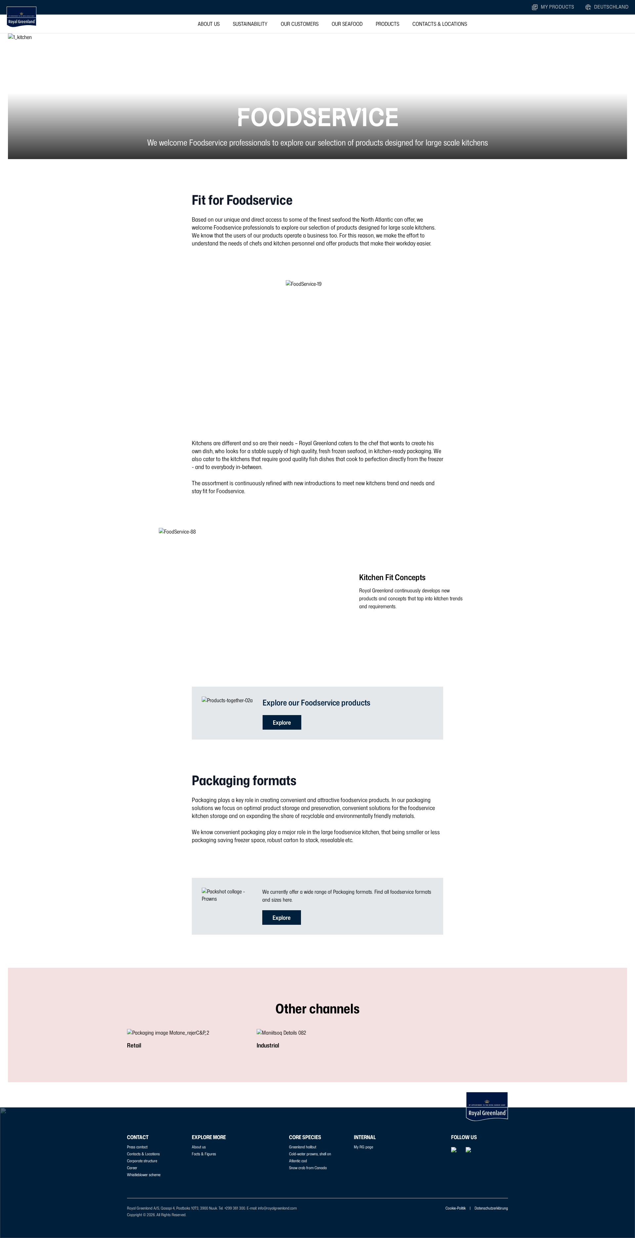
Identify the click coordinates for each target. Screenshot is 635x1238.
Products (387, 23)
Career (132, 1168)
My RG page (363, 1147)
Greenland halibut (302, 1147)
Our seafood (347, 23)
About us (209, 23)
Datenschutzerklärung (491, 1208)
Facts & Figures (204, 1154)
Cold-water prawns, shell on (310, 1154)
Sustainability (250, 23)
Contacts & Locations (439, 23)
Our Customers (299, 23)
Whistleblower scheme (143, 1174)
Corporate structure (142, 1161)
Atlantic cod (298, 1161)
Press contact (137, 1147)
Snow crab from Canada (308, 1168)
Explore (282, 722)
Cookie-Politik (455, 1208)
